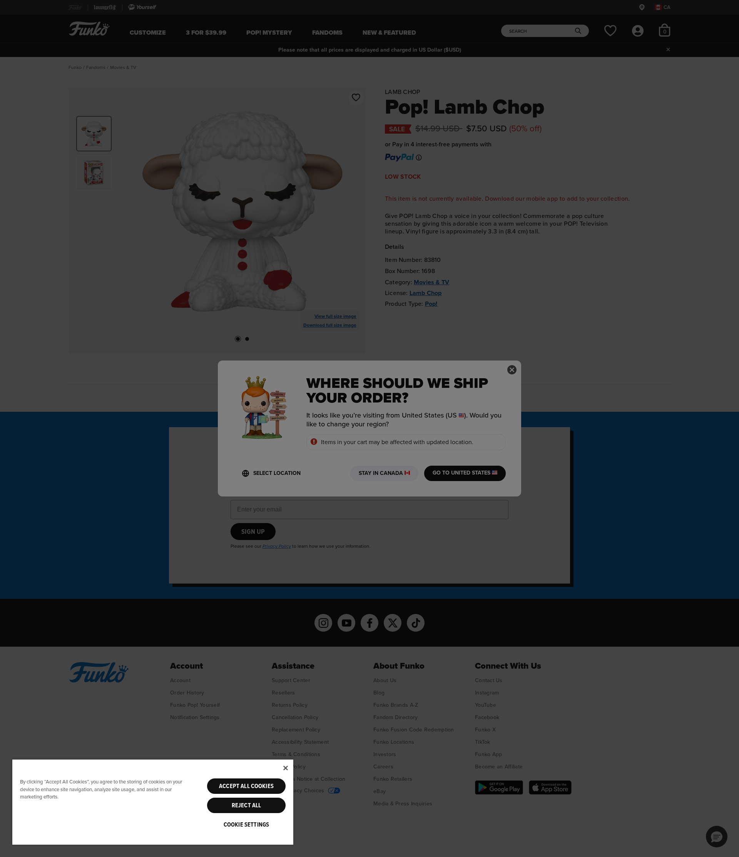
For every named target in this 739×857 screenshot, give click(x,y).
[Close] (285, 768)
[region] (152, 802)
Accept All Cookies (246, 786)
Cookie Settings (246, 824)
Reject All (246, 805)
